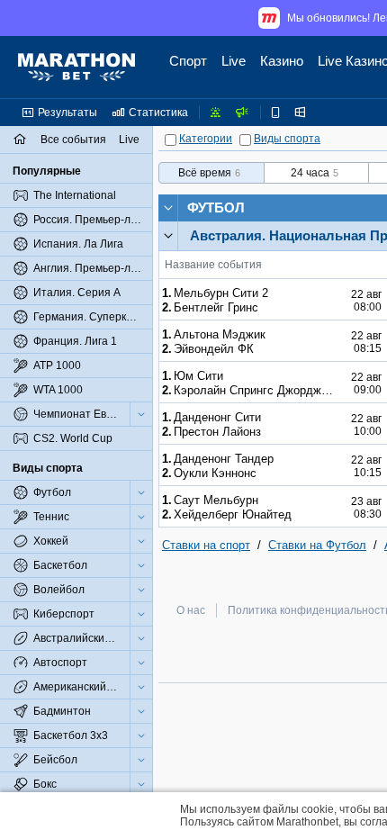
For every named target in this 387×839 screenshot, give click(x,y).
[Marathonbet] (76, 67)
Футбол (216, 207)
